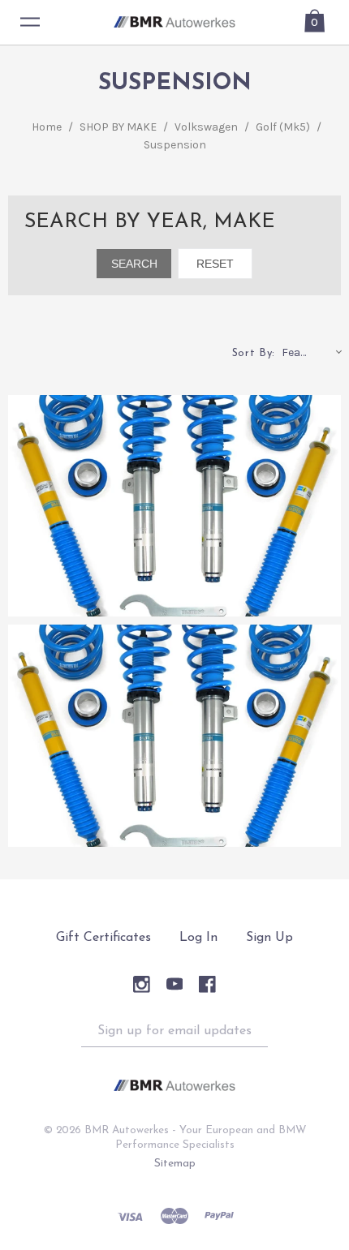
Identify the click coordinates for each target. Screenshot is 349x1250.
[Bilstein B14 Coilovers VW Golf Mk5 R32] (174, 735)
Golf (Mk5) (283, 127)
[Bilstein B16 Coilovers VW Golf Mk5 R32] (174, 505)
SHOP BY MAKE (118, 127)
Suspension (175, 145)
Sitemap (175, 1163)
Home (47, 127)
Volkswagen (206, 127)
